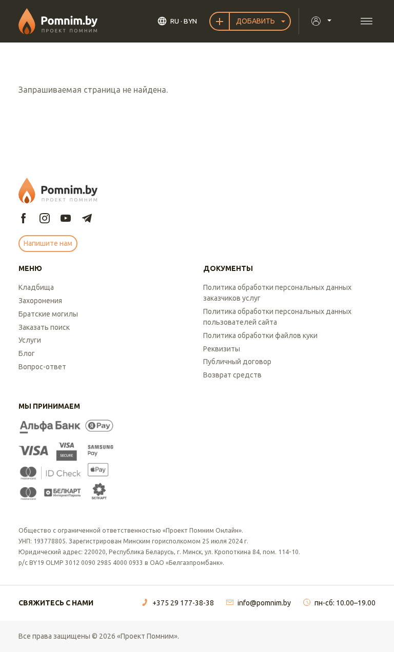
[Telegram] (87, 219)
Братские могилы (48, 314)
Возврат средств (232, 375)
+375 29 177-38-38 (183, 603)
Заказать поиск (44, 327)
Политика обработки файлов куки (260, 335)
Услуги (29, 340)
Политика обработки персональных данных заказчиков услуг (277, 292)
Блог (26, 353)
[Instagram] (45, 219)
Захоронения (40, 301)
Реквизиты (221, 349)
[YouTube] (66, 219)
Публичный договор (237, 361)
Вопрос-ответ (42, 367)
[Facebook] (23, 219)
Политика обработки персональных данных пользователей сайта (277, 316)
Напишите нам (48, 243)
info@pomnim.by (264, 603)
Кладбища (36, 287)
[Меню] (366, 21)
